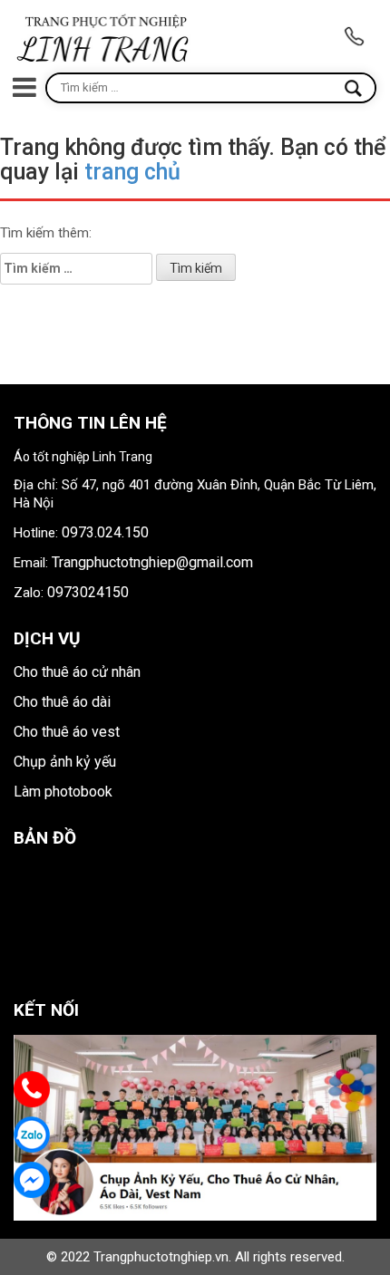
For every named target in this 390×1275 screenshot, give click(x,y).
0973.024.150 (105, 532)
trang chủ (132, 172)
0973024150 (88, 592)
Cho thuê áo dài (62, 701)
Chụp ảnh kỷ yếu (65, 761)
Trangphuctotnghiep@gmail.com (152, 562)
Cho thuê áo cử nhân (77, 672)
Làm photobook (63, 791)
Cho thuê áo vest (67, 731)
